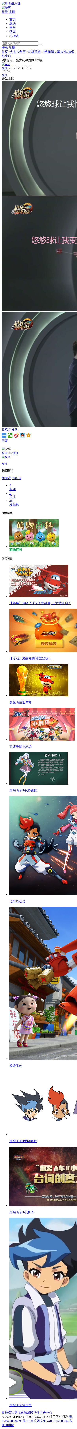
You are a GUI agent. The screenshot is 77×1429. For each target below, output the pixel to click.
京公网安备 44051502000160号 (51, 1421)
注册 (12, 12)
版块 (12, 23)
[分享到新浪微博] (16, 435)
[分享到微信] (10, 435)
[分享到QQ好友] (22, 435)
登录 (5, 12)
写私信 (16, 478)
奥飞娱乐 (20, 1412)
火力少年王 (18, 51)
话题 (12, 31)
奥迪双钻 (8, 1412)
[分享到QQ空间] (28, 435)
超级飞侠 (33, 1412)
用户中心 (45, 1412)
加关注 (6, 478)
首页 (12, 19)
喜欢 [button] (6, 429)
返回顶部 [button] (8, 1425)
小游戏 (14, 36)
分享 (14, 429)
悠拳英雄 (34, 51)
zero (4, 67)
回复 (5, 440)
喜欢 (12, 27)
